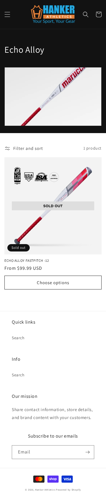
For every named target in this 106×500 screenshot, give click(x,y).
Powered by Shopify (68, 489)
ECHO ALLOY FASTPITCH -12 (26, 260)
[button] (7, 14)
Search (18, 337)
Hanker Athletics (45, 489)
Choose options (53, 282)
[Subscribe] (87, 452)
